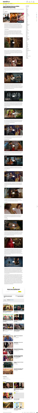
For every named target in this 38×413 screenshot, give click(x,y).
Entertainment (8, 334)
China (26, 10)
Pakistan (27, 37)
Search (25, 1)
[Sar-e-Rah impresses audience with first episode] (8, 317)
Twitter (27, 54)
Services (34, 412)
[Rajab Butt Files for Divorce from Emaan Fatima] (8, 345)
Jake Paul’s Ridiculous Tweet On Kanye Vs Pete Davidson (7, 399)
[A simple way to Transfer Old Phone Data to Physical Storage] (19, 405)
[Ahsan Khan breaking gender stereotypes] (19, 317)
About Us (6, 3)
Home (3, 3)
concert (27, 11)
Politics (27, 40)
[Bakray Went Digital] (19, 395)
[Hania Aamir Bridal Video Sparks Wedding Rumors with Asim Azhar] (8, 351)
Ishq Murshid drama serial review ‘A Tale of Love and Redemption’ (8, 311)
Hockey (27, 23)
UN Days (27, 55)
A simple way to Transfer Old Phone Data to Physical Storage (19, 409)
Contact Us (25, 412)
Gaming (27, 20)
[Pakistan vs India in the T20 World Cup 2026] (8, 365)
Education (27, 13)
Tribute (27, 53)
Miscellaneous (27, 32)
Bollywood (27, 9)
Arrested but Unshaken (6, 388)
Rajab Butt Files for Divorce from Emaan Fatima (18, 342)
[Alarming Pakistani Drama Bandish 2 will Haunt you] (19, 307)
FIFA (26, 17)
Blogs (8, 3)
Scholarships (27, 44)
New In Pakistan (27, 36)
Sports (26, 49)
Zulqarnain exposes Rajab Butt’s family (18, 336)
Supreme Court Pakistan (28, 50)
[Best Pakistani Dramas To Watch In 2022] (8, 326)
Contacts (11, 3)
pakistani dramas (27, 38)
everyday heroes (27, 15)
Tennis (26, 51)
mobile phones (27, 33)
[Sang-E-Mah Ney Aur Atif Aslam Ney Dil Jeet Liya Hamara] (19, 326)
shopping (27, 46)
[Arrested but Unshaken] (8, 385)
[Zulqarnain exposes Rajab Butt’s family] (8, 338)
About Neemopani (31, 412)
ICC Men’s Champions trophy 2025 (8, 408)
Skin (26, 47)
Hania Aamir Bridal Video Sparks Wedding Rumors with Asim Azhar (18, 349)
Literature (27, 29)
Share (3, 13)
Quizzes (27, 42)
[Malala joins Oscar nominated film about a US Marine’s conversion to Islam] (19, 385)
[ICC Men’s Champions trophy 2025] (8, 405)
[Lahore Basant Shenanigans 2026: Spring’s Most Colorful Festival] (8, 371)
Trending (3, 382)
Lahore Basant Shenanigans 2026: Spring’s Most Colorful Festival (18, 369)
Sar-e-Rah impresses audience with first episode (8, 321)
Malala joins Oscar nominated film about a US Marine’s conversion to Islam (18, 389)
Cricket (27, 12)
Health (26, 22)
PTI (26, 41)
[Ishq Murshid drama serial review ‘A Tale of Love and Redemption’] (8, 307)
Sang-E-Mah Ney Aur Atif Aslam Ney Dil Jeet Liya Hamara (19, 330)
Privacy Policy (27, 412)
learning (27, 28)
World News (27, 58)
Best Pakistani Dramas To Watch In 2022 (8, 330)
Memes (27, 31)
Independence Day (28, 24)
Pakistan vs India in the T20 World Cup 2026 (18, 362)
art (26, 8)
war (26, 56)
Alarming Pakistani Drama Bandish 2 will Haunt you (19, 311)
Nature (26, 35)
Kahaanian (27, 27)
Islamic (27, 26)
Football (27, 19)
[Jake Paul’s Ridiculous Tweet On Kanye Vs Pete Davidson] (8, 395)
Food (26, 18)
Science (27, 45)
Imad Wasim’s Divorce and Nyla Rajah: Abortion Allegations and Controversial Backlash (18, 356)
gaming (27, 21)
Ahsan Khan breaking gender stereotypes (18, 321)
